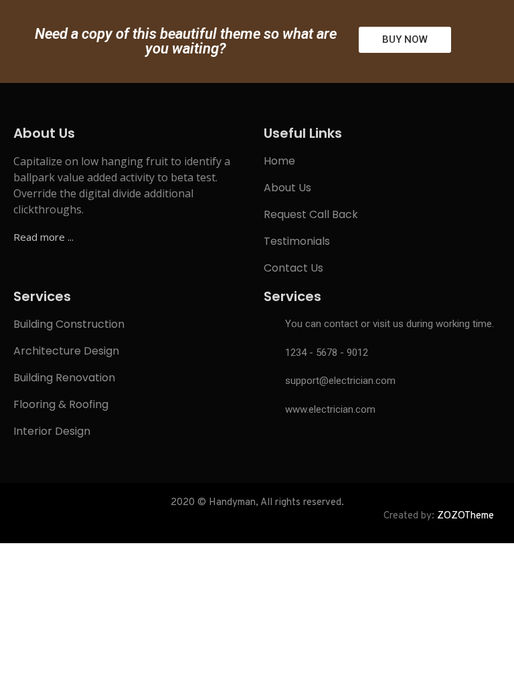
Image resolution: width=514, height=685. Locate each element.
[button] (405, 40)
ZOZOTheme (465, 516)
